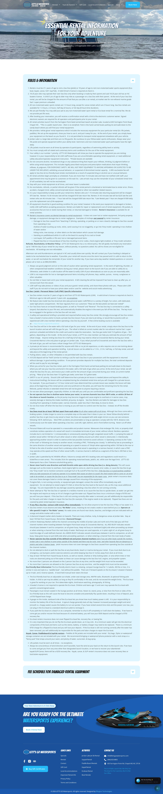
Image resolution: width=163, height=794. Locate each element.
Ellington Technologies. (104, 791)
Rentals (55, 5)
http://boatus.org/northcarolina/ (46, 323)
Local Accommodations (96, 5)
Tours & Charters (68, 5)
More (118, 5)
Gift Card (82, 5)
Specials (111, 5)
